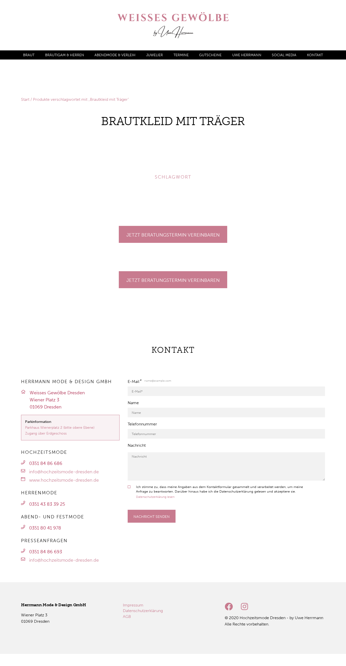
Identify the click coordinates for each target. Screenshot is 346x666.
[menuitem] (28, 55)
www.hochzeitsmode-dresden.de (64, 480)
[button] (11, 145)
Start (25, 99)
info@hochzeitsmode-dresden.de (64, 472)
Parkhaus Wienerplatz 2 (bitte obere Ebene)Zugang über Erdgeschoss (59, 430)
